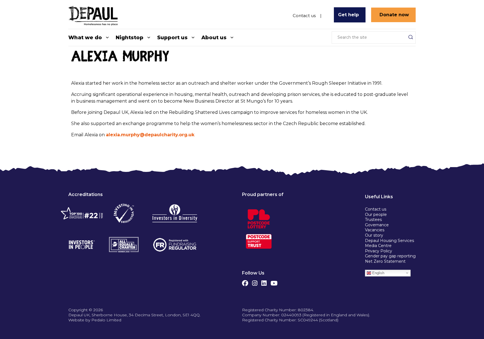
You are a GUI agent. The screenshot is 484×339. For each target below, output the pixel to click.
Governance (377, 224)
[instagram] (254, 282)
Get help (348, 14)
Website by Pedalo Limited (94, 319)
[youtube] (274, 282)
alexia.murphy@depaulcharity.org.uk (150, 134)
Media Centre (378, 245)
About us (214, 37)
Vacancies (374, 229)
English (377, 273)
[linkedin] (264, 282)
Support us (172, 37)
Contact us (304, 15)
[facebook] (245, 282)
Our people (376, 214)
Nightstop (129, 37)
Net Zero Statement (385, 261)
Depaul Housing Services (389, 240)
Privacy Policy (378, 250)
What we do (85, 37)
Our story (374, 235)
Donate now (394, 14)
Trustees (373, 219)
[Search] (410, 37)
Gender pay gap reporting (390, 256)
